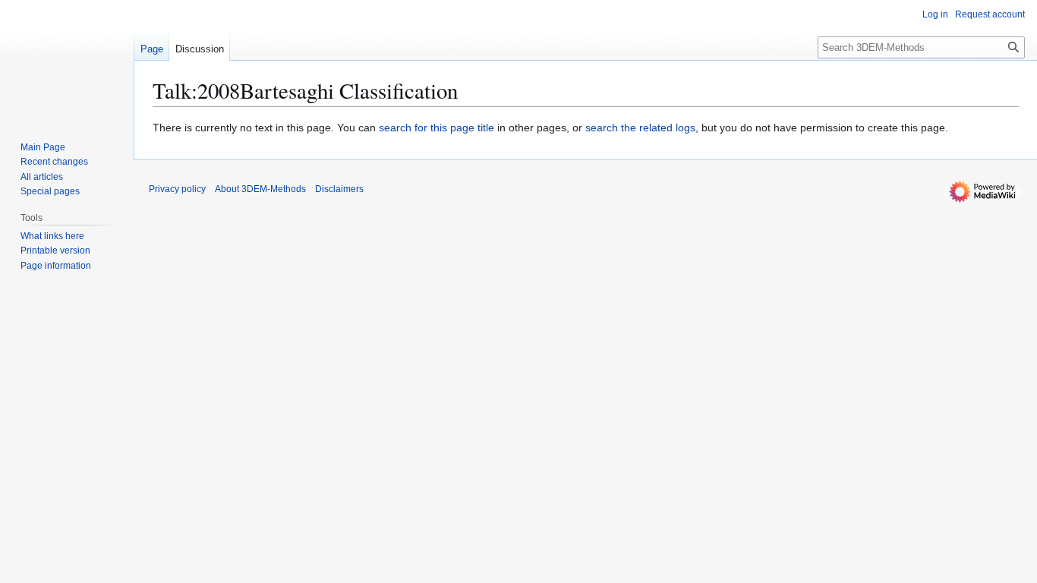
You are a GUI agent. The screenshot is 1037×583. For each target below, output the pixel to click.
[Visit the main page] (67, 60)
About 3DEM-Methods (260, 189)
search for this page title (436, 127)
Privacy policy (177, 189)
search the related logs (640, 127)
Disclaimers (339, 189)
